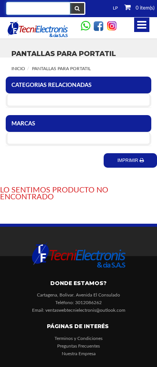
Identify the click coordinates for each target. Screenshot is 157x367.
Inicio (18, 68)
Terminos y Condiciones (78, 338)
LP (115, 8)
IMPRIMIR (128, 160)
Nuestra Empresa (79, 353)
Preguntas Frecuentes (78, 346)
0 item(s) (144, 8)
